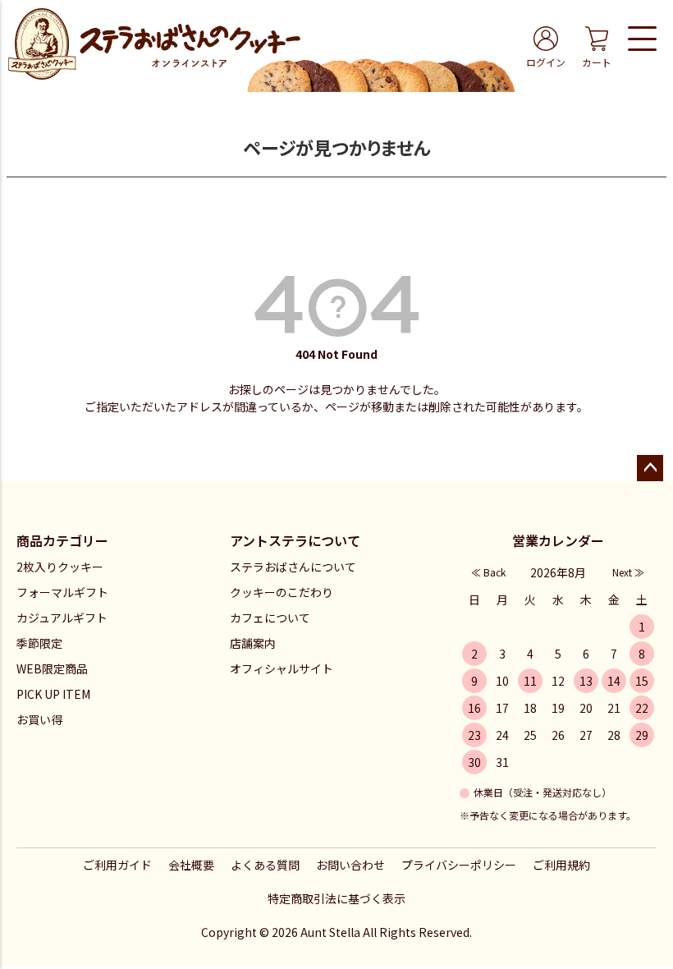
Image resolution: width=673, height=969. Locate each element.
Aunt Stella (330, 932)
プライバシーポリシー (458, 864)
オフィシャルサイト (281, 668)
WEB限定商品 (52, 668)
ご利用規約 (561, 864)
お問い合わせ (350, 864)
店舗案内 (253, 643)
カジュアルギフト (62, 617)
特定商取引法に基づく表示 (336, 898)
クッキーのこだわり (281, 592)
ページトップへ (650, 468)
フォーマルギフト (62, 592)
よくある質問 (265, 864)
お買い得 (39, 719)
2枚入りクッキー (59, 566)
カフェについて (270, 617)
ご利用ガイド (117, 864)
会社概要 (191, 864)
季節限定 (39, 643)
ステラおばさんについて (293, 566)
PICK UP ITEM (53, 694)
